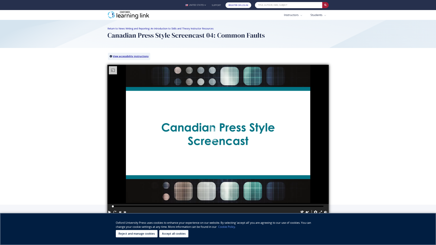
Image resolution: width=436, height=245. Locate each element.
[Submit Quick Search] (325, 5)
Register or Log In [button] (238, 5)
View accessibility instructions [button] (131, 56)
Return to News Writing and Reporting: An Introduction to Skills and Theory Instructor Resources (160, 28)
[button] (196, 5)
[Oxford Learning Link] (133, 15)
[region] (218, 229)
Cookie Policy (226, 227)
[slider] (113, 206)
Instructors (291, 15)
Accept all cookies (174, 233)
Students (316, 15)
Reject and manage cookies (137, 233)
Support (216, 5)
